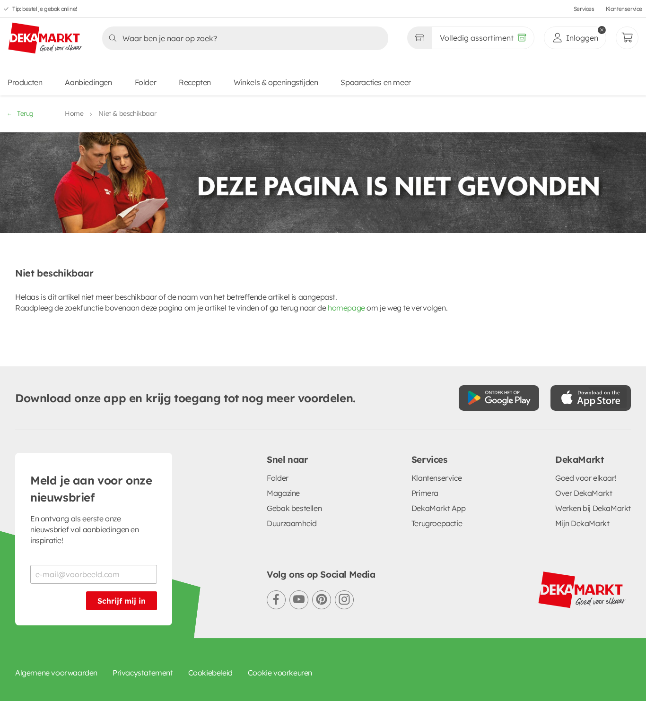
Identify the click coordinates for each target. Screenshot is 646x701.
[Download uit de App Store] (590, 398)
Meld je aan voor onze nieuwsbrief (91, 488)
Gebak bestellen (294, 508)
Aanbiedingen (88, 82)
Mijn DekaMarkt (582, 523)
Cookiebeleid (210, 672)
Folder (146, 82)
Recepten (195, 82)
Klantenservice (624, 8)
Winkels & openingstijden (276, 82)
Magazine (283, 493)
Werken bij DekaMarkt (593, 508)
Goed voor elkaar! (585, 478)
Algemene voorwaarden (56, 672)
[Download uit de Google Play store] (499, 398)
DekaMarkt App (438, 508)
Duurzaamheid (291, 523)
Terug (25, 113)
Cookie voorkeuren (280, 672)
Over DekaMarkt (583, 493)
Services (584, 8)
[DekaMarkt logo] (45, 39)
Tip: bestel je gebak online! (44, 8)
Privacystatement (143, 672)
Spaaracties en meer (375, 82)
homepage (346, 307)
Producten (25, 82)
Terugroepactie (436, 523)
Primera (424, 493)
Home (74, 113)
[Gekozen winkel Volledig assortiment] (419, 37)
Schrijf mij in (121, 601)
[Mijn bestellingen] (627, 37)
